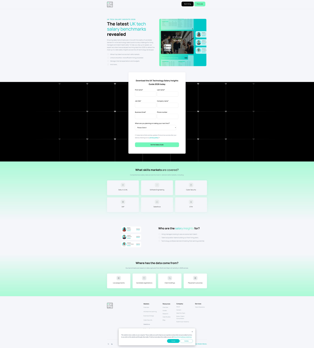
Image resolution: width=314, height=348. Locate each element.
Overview (146, 307)
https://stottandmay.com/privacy (183, 337)
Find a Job (200, 4)
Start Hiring (187, 4)
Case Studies (166, 317)
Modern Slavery (202, 344)
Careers (178, 310)
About (178, 307)
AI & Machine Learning (150, 311)
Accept (173, 341)
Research (165, 314)
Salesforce (147, 324)
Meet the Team (180, 313)
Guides (165, 310)
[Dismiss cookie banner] (192, 332)
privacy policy (154, 138)
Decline (186, 341)
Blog (164, 320)
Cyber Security (148, 320)
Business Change (149, 316)
